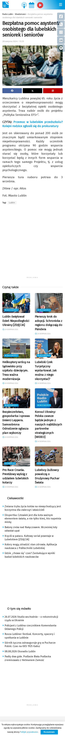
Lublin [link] (12, 203)
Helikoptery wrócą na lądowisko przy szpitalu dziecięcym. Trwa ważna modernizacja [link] (16, 370)
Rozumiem (49, 732)
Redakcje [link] (10, 463)
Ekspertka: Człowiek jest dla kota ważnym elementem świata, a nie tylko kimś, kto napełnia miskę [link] (33, 519)
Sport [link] (40, 463)
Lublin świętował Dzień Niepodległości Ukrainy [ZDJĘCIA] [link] (15, 321)
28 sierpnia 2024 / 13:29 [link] (13, 41)
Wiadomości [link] (11, 310)
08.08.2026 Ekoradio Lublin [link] (20, 651)
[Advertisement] (32, 242)
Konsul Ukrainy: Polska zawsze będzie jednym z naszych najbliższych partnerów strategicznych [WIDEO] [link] (48, 424)
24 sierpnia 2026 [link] (11, 329)
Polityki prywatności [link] (29, 732)
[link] (5, 5)
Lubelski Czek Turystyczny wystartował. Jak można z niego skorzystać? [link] (46, 370)
